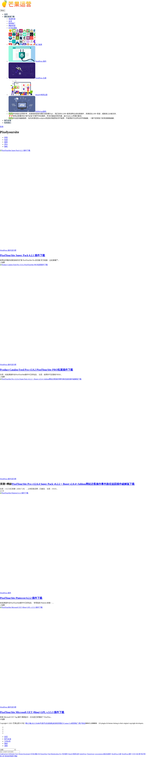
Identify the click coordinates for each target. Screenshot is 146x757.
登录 (1, 127)
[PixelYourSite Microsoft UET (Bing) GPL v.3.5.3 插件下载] (21, 607)
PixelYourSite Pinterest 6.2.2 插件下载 (21, 598)
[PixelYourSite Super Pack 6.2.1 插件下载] (15, 150)
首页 (6, 737)
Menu (2, 10)
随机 (6, 146)
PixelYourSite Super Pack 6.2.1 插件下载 (22, 255)
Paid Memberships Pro (54, 754)
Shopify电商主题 (73, 754)
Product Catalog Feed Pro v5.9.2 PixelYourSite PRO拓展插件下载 (36, 369)
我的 (6, 743)
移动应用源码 (9, 756)
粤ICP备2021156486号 (33, 723)
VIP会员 (7, 741)
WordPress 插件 (5, 250)
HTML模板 (34, 754)
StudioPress (82, 754)
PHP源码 (65, 754)
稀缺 (15, 756)
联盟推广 (75, 723)
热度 (6, 140)
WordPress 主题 (116, 754)
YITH (134, 754)
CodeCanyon (4, 754)
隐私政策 (52, 723)
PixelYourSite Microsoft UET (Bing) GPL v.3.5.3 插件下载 (32, 712)
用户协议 (82, 723)
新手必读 (45, 723)
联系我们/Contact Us (63, 723)
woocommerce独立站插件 (103, 754)
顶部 (6, 746)
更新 (6, 137)
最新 (6, 142)
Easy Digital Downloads (22, 754)
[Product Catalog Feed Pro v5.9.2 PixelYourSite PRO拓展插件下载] (24, 265)
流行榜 (13, 250)
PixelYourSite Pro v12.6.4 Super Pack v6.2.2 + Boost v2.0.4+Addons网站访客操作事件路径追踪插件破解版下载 (73, 484)
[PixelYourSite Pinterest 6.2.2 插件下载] (14, 493)
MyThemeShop (42, 754)
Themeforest (90, 754)
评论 (6, 144)
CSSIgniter (11, 754)
